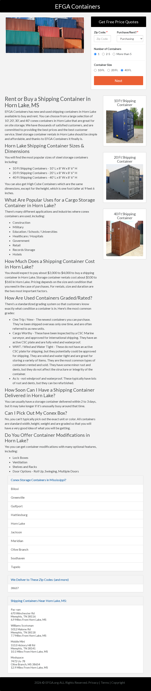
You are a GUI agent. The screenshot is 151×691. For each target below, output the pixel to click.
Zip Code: (100, 32)
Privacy (93, 682)
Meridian (17, 541)
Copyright (118, 682)
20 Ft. (114, 70)
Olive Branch (19, 549)
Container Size (103, 64)
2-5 (108, 54)
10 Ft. (101, 70)
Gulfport (17, 506)
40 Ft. (128, 70)
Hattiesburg (19, 515)
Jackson (16, 532)
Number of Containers (107, 48)
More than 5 (124, 54)
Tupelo (15, 567)
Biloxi (15, 489)
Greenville (18, 497)
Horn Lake (18, 523)
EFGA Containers (77, 6)
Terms (105, 682)
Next (118, 80)
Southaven (18, 558)
